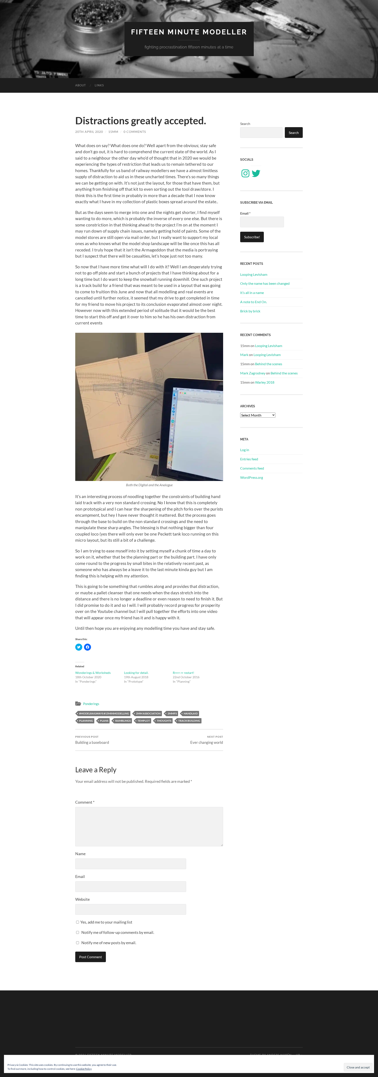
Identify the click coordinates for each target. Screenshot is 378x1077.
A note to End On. (253, 302)
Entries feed (249, 459)
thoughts (164, 720)
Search (245, 123)
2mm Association (148, 713)
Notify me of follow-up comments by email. (117, 932)
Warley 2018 (264, 382)
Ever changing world (206, 739)
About (80, 85)
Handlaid (191, 713)
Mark (244, 354)
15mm (113, 132)
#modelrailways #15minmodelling (104, 713)
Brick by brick (250, 311)
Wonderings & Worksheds (93, 673)
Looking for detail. (136, 673)
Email (80, 876)
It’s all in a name (252, 292)
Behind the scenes (268, 364)
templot (144, 720)
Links (99, 85)
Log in (244, 450)
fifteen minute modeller (189, 32)
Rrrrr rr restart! (183, 673)
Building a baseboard (92, 739)
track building (189, 720)
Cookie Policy (84, 1068)
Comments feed (252, 468)
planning (86, 720)
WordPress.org (251, 477)
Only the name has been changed (265, 283)
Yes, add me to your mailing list (106, 922)
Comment (84, 802)
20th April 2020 (89, 132)
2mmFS (172, 713)
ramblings (123, 720)
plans (104, 720)
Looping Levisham (253, 274)
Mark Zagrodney (252, 373)
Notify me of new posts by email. (108, 942)
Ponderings (91, 704)
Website (82, 899)
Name (80, 853)
